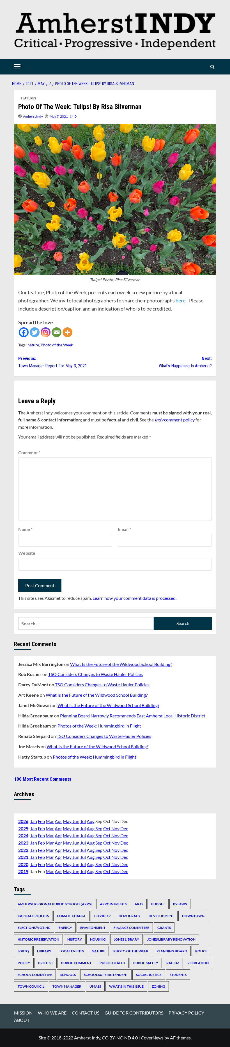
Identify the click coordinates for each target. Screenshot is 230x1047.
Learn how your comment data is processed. (134, 598)
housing (98, 939)
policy (24, 963)
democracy (130, 916)
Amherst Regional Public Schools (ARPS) (55, 904)
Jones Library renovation (171, 939)
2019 (23, 871)
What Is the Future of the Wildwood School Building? (121, 664)
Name (25, 529)
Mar (50, 821)
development (161, 916)
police (201, 951)
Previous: (52, 362)
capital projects (33, 916)
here (180, 300)
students (178, 975)
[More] (67, 332)
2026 (23, 821)
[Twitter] (35, 332)
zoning (158, 986)
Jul (83, 821)
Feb (41, 821)
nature (33, 344)
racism (172, 963)
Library (44, 951)
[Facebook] (24, 332)
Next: (185, 362)
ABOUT (21, 1020)
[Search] (212, 67)
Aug (91, 821)
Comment (29, 452)
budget (158, 904)
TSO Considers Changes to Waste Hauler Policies (95, 674)
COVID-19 (102, 916)
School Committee (35, 975)
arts (139, 904)
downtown (193, 916)
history (74, 939)
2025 (23, 828)
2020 (23, 864)
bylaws (180, 904)
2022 (23, 850)
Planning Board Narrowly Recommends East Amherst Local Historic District (132, 715)
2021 (23, 857)
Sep (98, 828)
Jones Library (126, 939)
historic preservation (38, 939)
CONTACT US (85, 1012)
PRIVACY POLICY (186, 1012)
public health (112, 963)
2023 (23, 842)
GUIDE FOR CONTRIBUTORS (134, 1012)
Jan (33, 821)
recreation (198, 963)
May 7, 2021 (59, 116)
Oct (107, 828)
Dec (124, 828)
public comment (76, 963)
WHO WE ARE (52, 1012)
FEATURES (28, 98)
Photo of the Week (57, 344)
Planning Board (172, 951)
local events (71, 951)
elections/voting (34, 927)
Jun (75, 821)
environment (92, 927)
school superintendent (106, 975)
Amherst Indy (33, 116)
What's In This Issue (126, 986)
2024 (23, 835)
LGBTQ (23, 951)
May (67, 821)
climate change (71, 916)
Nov (115, 828)
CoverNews (152, 1037)
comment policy (175, 419)
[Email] (56, 332)
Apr (58, 821)
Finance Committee (131, 927)
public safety (145, 963)
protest (45, 963)
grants (164, 927)
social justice (149, 975)
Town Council (31, 986)
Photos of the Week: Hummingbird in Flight (99, 725)
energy (65, 927)
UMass (95, 986)
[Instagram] (45, 332)
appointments (113, 904)
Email (124, 529)
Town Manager (66, 986)
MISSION (23, 1012)
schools (68, 975)
